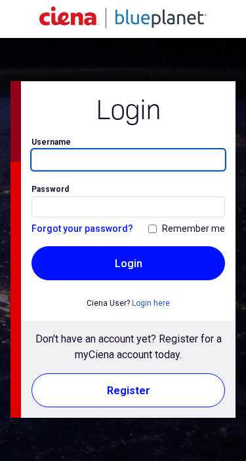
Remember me (193, 228)
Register (128, 390)
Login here (151, 303)
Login (128, 263)
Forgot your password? (82, 228)
